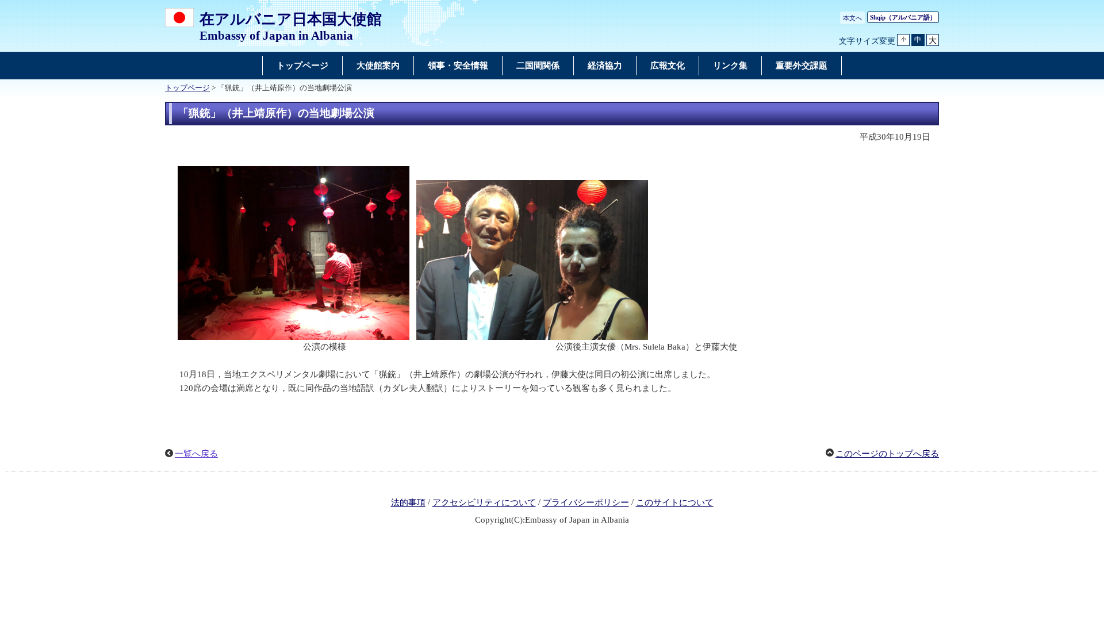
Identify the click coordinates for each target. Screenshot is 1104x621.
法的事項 (408, 502)
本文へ (852, 17)
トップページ (187, 88)
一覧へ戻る (196, 453)
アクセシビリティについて (484, 502)
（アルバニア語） (903, 17)
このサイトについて (675, 502)
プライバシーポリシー (586, 502)
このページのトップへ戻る (887, 453)
